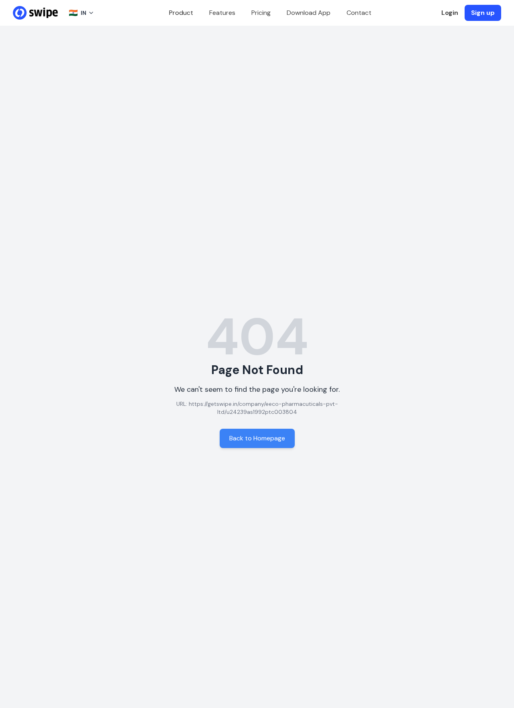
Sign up (483, 12)
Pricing (261, 12)
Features (222, 12)
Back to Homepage (257, 438)
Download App (308, 12)
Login (449, 12)
